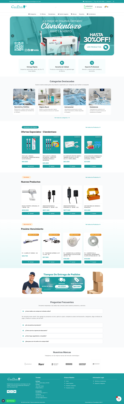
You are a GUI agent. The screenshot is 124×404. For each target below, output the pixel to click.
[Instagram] (11, 391)
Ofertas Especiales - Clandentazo (38, 132)
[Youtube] (14, 391)
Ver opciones (31, 166)
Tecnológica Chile (97, 402)
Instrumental (69, 107)
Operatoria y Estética (21, 107)
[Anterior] (12, 35)
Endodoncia (94, 107)
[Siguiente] (111, 35)
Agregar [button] (52, 166)
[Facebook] (8, 391)
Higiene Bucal (44, 107)
